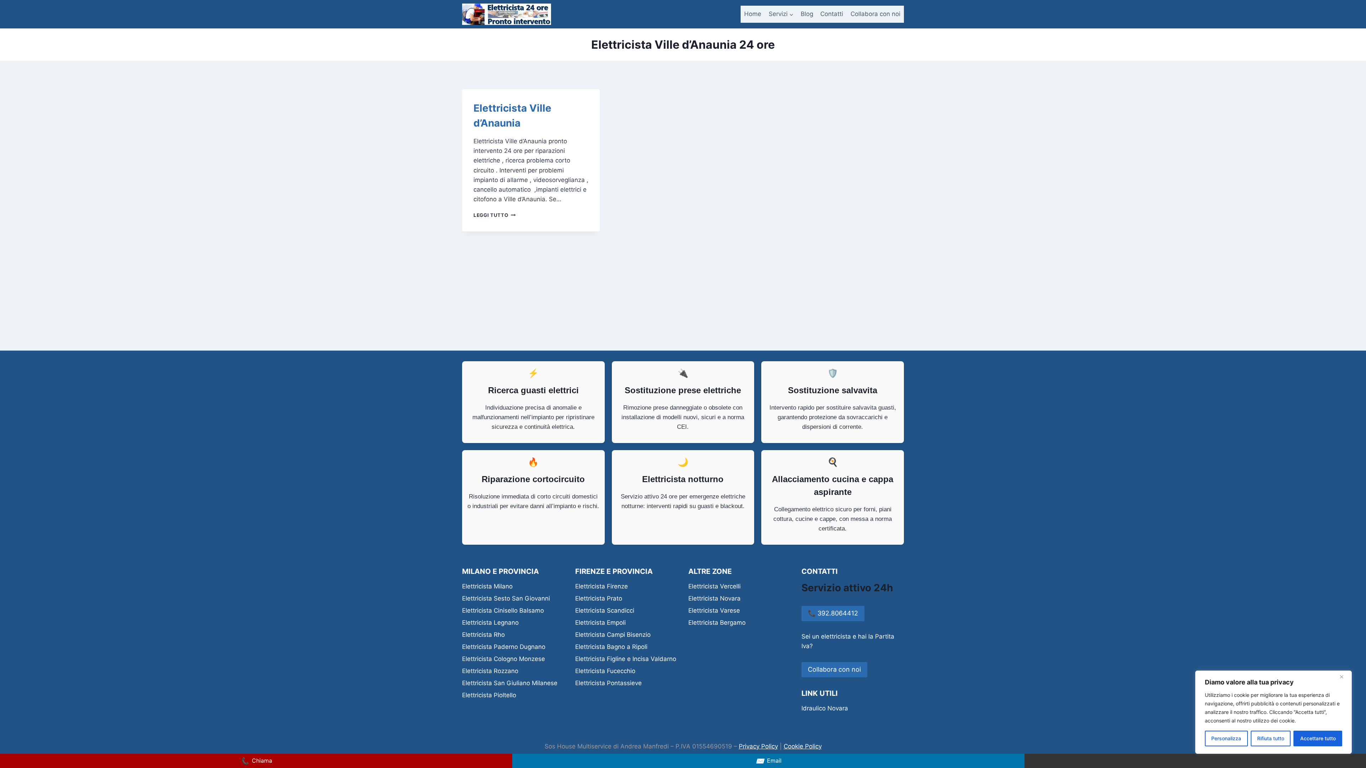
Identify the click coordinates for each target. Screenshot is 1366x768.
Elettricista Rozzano (490, 670)
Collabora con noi (875, 13)
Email (769, 761)
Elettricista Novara (714, 598)
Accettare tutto (1318, 738)
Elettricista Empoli (600, 622)
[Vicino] (1344, 676)
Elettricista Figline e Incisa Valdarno (625, 658)
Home (752, 13)
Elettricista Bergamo (717, 622)
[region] (1273, 712)
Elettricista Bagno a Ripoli (611, 646)
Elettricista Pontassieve (608, 683)
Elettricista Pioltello (489, 695)
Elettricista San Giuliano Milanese (509, 683)
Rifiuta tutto (1270, 738)
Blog (807, 13)
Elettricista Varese (714, 610)
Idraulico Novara (824, 708)
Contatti (831, 13)
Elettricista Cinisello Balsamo (503, 610)
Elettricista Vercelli (714, 586)
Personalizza (1226, 738)
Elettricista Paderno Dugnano (503, 646)
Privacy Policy (758, 746)
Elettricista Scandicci (604, 610)
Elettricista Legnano (490, 622)
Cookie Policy (803, 746)
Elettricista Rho (483, 634)
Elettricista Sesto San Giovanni (506, 598)
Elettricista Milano (487, 586)
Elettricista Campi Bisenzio (613, 634)
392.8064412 (833, 613)
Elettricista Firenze (601, 586)
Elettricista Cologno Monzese (503, 658)
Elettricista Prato (598, 598)
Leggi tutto (494, 215)
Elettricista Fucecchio (605, 670)
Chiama (256, 761)
